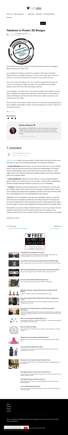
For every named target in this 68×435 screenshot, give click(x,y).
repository (19, 35)
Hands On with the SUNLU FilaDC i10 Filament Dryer (35, 280)
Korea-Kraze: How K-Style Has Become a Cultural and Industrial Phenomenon (37, 309)
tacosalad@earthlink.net (21, 153)
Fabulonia (11, 112)
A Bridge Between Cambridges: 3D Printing (32, 252)
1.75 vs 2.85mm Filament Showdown (30, 386)
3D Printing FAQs (48, 14)
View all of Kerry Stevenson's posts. (27, 136)
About (8, 404)
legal (15, 35)
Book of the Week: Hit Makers (28, 327)
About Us (9, 14)
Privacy (9, 408)
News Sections (19, 14)
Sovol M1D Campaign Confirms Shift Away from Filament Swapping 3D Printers (39, 298)
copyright (11, 35)
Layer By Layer (11, 160)
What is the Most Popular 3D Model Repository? (33, 318)
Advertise (39, 14)
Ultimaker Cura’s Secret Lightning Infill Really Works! (35, 337)
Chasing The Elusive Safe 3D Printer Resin (32, 347)
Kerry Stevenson (11, 34)
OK (26, 428)
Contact (9, 17)
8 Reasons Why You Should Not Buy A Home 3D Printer (35, 360)
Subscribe (31, 14)
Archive (9, 411)
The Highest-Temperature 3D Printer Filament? (33, 379)
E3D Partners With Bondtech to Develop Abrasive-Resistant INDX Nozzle (40, 270)
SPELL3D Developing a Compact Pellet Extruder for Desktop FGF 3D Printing (39, 290)
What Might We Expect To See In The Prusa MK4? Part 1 (35, 372)
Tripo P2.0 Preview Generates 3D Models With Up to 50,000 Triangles (39, 261)
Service (30, 34)
